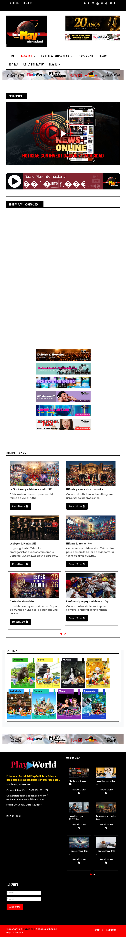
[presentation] (4, 543)
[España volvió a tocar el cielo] (13, 585)
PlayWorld (29, 929)
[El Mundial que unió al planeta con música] (70, 473)
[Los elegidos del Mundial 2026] (13, 527)
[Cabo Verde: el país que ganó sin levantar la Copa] (70, 585)
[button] (28, 56)
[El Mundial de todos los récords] (70, 527)
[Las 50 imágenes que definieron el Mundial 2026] (13, 473)
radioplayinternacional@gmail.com (25, 799)
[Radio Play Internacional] (26, 31)
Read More (19, 506)
